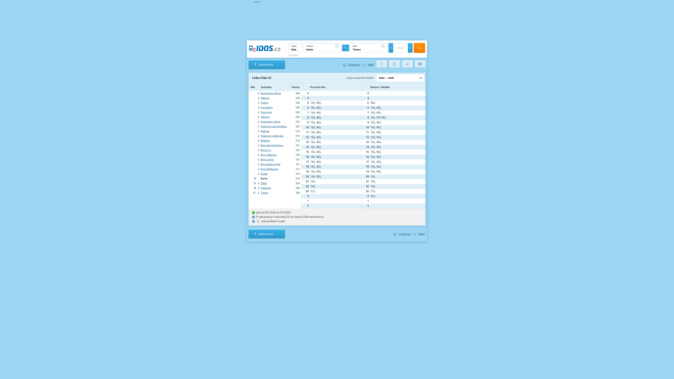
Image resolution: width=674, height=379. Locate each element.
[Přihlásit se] (394, 64)
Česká (264, 173)
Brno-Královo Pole (270, 164)
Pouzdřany (267, 107)
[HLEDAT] (419, 48)
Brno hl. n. (266, 150)
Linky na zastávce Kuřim (360, 78)
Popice (264, 102)
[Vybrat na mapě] (337, 46)
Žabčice (265, 117)
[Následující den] (410, 48)
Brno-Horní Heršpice (272, 145)
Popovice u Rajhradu (272, 136)
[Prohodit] (345, 48)
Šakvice (265, 98)
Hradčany (266, 188)
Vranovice (266, 112)
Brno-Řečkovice (269, 169)
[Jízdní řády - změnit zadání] (381, 64)
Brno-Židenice (268, 155)
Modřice (265, 140)
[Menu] (420, 64)
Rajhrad (265, 131)
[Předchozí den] (391, 48)
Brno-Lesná (267, 159)
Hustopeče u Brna (271, 93)
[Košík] (407, 64)
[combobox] (295, 48)
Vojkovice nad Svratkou (274, 126)
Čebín (264, 183)
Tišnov (264, 192)
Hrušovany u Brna (270, 121)
